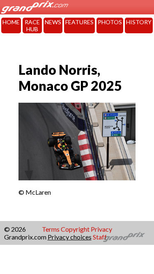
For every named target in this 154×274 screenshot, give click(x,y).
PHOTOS (110, 21)
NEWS (53, 21)
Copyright (75, 229)
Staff (100, 237)
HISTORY (139, 21)
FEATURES (79, 21)
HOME (11, 21)
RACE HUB (32, 25)
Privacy (101, 229)
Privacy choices (70, 237)
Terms (51, 229)
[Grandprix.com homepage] (124, 237)
